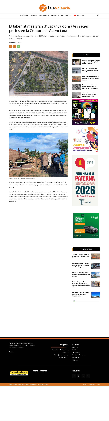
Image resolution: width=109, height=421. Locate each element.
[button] (98, 16)
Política (74, 350)
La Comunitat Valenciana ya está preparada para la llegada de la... (80, 294)
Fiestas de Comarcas (78, 355)
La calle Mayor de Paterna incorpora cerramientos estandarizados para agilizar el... (81, 284)
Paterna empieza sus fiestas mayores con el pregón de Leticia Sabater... (91, 61)
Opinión (74, 360)
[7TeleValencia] (54, 8)
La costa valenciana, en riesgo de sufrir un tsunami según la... (90, 70)
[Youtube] (88, 376)
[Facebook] (10, 46)
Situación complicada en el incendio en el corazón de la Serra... (90, 78)
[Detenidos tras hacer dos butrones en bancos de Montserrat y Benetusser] (76, 87)
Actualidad (23, 15)
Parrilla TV (65, 352)
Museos (85, 384)
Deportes (33, 15)
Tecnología (76, 352)
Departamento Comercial (60, 350)
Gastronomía (92, 384)
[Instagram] (78, 376)
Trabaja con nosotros (61, 355)
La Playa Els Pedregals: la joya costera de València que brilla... (81, 274)
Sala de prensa (63, 357)
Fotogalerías (64, 345)
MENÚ (67, 15)
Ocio (62, 15)
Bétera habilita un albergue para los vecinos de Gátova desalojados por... (80, 265)
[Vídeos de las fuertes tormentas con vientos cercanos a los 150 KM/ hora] (76, 95)
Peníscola (21, 101)
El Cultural (54, 15)
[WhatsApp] (18, 46)
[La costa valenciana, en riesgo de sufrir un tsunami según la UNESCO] (76, 70)
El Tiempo (75, 345)
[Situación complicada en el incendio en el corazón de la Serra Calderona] (76, 79)
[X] (14, 46)
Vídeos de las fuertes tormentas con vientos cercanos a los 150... (89, 94)
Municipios (75, 357)
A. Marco (13, 42)
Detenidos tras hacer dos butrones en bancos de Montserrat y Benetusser (90, 86)
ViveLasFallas (43, 15)
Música (98, 384)
